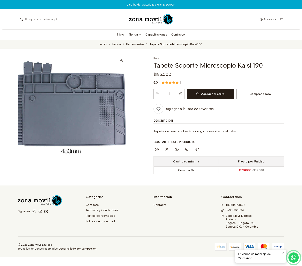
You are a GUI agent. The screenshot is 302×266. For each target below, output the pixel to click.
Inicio (120, 34)
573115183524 (235, 210)
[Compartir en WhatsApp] (176, 149)
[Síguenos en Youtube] (46, 211)
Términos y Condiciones (102, 210)
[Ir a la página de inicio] (151, 19)
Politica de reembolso (100, 216)
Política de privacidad (100, 221)
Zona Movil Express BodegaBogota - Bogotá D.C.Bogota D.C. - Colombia (242, 221)
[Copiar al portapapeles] (196, 149)
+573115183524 (236, 205)
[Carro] (281, 19)
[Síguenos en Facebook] (40, 211)
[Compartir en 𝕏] (166, 149)
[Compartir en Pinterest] (186, 149)
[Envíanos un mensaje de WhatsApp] (293, 257)
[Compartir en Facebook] (156, 149)
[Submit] (21, 19)
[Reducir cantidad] (157, 94)
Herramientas (135, 44)
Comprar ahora (260, 94)
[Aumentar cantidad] (180, 94)
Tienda (133, 34)
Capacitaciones (156, 34)
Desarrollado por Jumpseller (77, 248)
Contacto (178, 34)
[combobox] (40, 19)
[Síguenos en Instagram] (34, 211)
